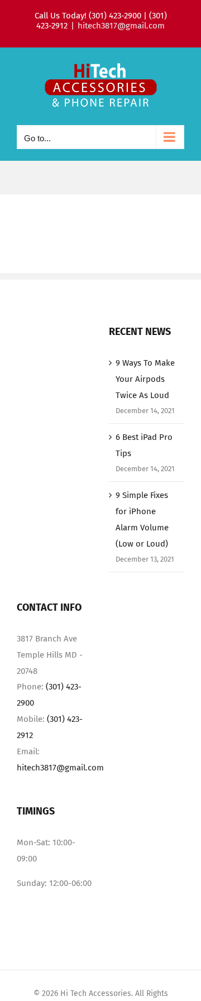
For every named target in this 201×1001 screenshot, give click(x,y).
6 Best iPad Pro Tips (144, 445)
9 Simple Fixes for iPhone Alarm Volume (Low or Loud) (142, 519)
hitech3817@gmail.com (121, 26)
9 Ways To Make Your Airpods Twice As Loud (145, 379)
